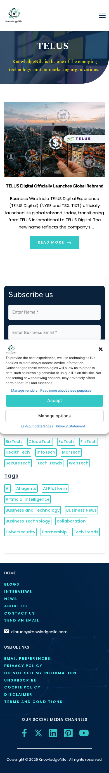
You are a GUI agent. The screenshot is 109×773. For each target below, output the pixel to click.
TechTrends (49, 463)
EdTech (66, 441)
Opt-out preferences (37, 426)
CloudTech (40, 441)
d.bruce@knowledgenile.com (39, 632)
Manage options (54, 415)
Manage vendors (24, 390)
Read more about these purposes (65, 390)
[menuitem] (54, 584)
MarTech (71, 452)
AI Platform (55, 488)
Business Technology (28, 521)
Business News (81, 510)
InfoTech (46, 452)
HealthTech (18, 452)
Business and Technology (33, 510)
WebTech (79, 463)
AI (8, 488)
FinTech (88, 441)
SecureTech (18, 463)
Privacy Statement (70, 426)
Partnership (54, 532)
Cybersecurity (20, 532)
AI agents (26, 488)
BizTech (14, 441)
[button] (100, 349)
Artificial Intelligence (27, 499)
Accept (54, 400)
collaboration (71, 521)
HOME (10, 573)
